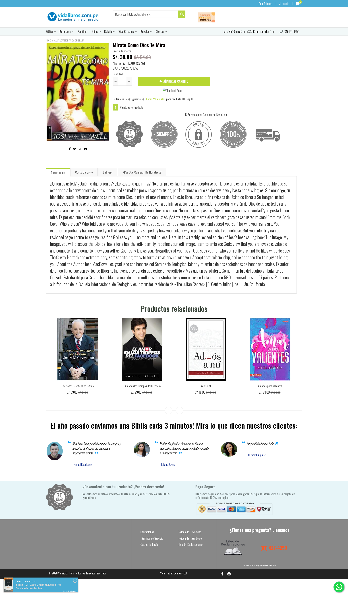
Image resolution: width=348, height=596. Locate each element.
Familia (82, 31)
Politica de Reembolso (190, 538)
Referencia (65, 31)
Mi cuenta (283, 3)
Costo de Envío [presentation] (84, 172)
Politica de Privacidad (189, 532)
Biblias (50, 31)
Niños (95, 31)
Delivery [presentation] (108, 172)
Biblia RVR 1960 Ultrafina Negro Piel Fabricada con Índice (38, 586)
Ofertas (160, 31)
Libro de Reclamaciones (190, 544)
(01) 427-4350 (291, 31)
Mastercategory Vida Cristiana (69, 40)
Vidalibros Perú (66, 573)
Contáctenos (265, 3)
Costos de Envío (149, 544)
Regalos (145, 31)
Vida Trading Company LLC (174, 573)
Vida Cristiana (127, 31)
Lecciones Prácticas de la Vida (78, 386)
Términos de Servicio (151, 538)
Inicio (48, 40)
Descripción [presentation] (58, 172)
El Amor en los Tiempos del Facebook (142, 386)
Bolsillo (108, 31)
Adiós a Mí (206, 386)
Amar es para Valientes (270, 386)
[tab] (58, 172)
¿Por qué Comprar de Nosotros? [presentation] (142, 172)
